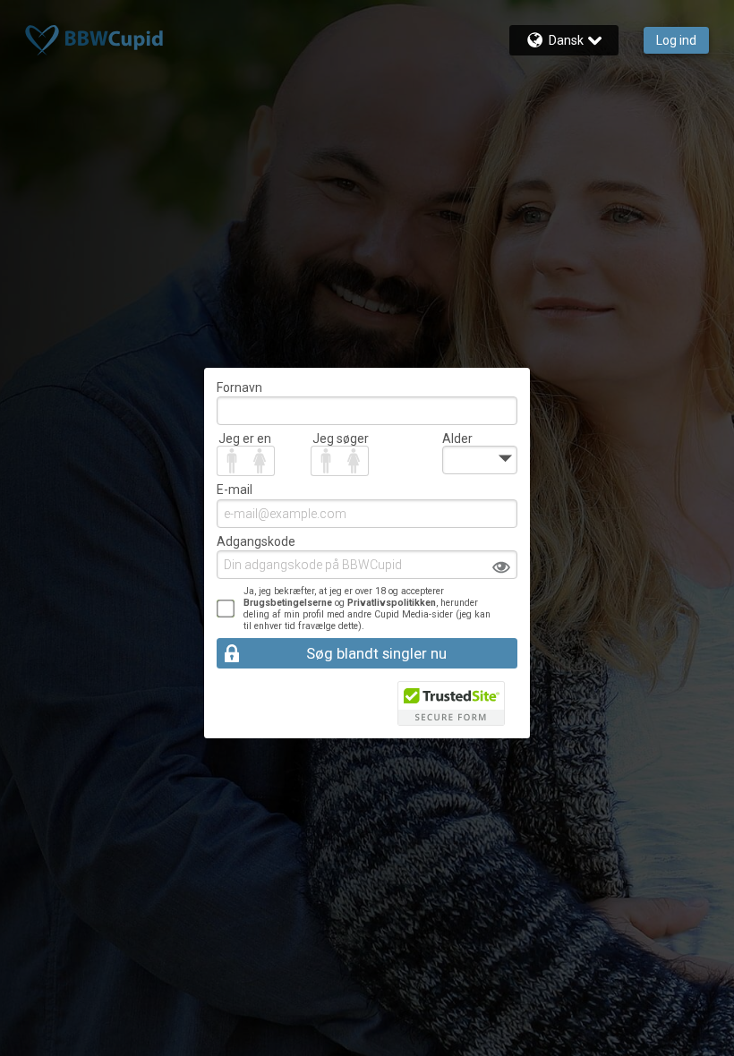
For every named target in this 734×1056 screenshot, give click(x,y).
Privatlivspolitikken (391, 603)
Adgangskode (256, 541)
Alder (457, 438)
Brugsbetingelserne (287, 603)
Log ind (676, 40)
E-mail (234, 489)
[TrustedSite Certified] (451, 703)
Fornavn (239, 387)
